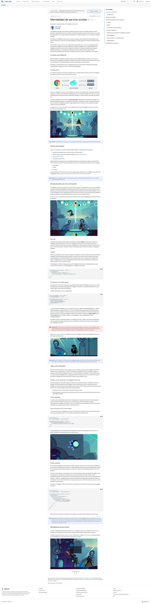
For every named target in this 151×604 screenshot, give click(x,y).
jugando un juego (68, 535)
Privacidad (9, 601)
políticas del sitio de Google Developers (85, 579)
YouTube (114, 592)
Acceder (148, 1)
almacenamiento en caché (81, 154)
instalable (84, 518)
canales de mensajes (64, 173)
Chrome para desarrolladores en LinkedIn (121, 594)
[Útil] (98, 16)
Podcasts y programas (80, 596)
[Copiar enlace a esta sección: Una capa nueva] (60, 70)
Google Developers (61, 45)
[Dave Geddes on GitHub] (57, 29)
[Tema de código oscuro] (101, 269)
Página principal (53, 16)
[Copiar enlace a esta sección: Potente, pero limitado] (65, 146)
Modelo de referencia (35, 1)
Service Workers (55, 196)
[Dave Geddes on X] (56, 29)
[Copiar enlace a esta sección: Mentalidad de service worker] (70, 527)
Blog (53, 1)
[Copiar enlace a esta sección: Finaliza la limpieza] (61, 463)
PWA (63, 158)
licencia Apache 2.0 (57, 579)
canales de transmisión (79, 173)
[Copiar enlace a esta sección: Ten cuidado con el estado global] (69, 282)
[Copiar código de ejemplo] (102, 269)
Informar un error (42, 590)
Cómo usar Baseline (46, 1)
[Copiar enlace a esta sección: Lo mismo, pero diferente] (67, 55)
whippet (73, 360)
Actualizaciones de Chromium (81, 592)
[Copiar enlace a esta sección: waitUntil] (56, 252)
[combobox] (126, 1)
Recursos (18, 1)
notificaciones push (59, 156)
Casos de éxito (59, 1)
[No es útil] (100, 16)
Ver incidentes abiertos (43, 592)
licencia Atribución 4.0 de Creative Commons (84, 578)
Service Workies (84, 45)
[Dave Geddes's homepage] (59, 29)
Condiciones (3, 601)
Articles (3, 5)
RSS (114, 596)
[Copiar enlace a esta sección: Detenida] (56, 239)
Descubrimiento (25, 1)
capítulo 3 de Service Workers (59, 334)
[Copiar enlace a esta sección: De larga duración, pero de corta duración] (78, 184)
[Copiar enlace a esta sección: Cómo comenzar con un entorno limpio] (72, 408)
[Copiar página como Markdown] (92, 20)
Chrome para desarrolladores (81, 590)
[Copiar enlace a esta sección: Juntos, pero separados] (66, 366)
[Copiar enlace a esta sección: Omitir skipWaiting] (61, 397)
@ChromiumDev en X (117, 590)
